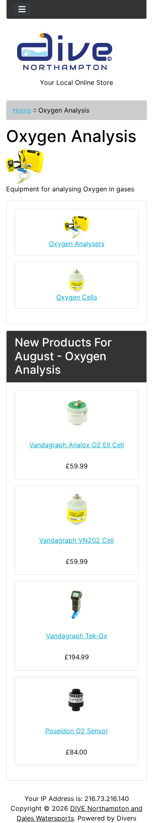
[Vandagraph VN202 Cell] (76, 509)
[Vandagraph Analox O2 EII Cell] (76, 413)
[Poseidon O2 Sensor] (76, 700)
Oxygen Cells (76, 297)
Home (22, 110)
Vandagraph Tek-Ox (76, 636)
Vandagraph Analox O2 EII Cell (76, 445)
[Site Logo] (76, 53)
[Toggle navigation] (22, 9)
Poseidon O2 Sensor (76, 731)
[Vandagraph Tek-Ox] (76, 604)
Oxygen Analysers (76, 244)
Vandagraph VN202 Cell (76, 540)
